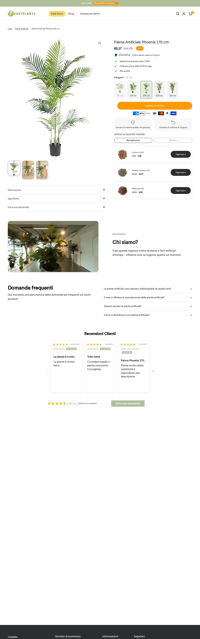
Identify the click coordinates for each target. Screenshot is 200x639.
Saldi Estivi (57, 13)
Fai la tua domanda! (18, 207)
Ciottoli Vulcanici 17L (141, 170)
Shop (71, 13)
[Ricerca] (178, 13)
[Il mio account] (184, 13)
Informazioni (110, 636)
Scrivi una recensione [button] (127, 403)
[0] (189, 13)
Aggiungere (181, 154)
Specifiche (13, 198)
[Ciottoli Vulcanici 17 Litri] (122, 172)
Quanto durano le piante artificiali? (123, 306)
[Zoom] (99, 43)
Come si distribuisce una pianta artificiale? (127, 315)
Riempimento (133, 140)
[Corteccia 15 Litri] (122, 154)
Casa (10, 29)
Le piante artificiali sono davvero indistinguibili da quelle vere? (137, 288)
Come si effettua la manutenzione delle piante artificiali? (134, 297)
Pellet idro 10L (138, 189)
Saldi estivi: (99, 3)
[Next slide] (153, 371)
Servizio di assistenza (68, 636)
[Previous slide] (46, 371)
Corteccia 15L (138, 152)
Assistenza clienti (90, 13)
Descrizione (14, 190)
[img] (60, 344)
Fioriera (173, 140)
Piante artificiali (21, 29)
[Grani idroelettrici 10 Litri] (122, 190)
